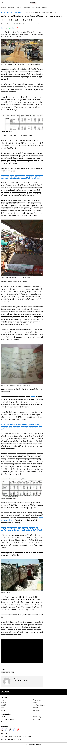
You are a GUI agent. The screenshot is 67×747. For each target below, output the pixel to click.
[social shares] (2, 730)
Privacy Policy (37, 717)
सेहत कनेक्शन (36, 710)
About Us (4, 717)
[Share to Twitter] (6, 28)
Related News (54, 16)
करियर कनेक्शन (36, 7)
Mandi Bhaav (19, 12)
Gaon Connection (6, 12)
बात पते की (27, 7)
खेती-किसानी (11, 7)
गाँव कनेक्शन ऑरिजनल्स (39, 705)
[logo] (33, 2)
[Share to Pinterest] (17, 28)
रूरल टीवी (44, 7)
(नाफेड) (33, 397)
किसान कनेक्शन (37, 700)
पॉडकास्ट (35, 703)
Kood (2, 722)
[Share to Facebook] (2, 28)
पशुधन (2, 700)
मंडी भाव (3, 710)
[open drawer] (2, 2)
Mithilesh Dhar (5, 24)
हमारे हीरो (19, 7)
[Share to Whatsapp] (10, 28)
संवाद (2, 708)
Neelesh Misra (37, 719)
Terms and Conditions (7, 719)
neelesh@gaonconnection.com (13, 739)
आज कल (3, 7)
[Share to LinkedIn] (13, 28)
